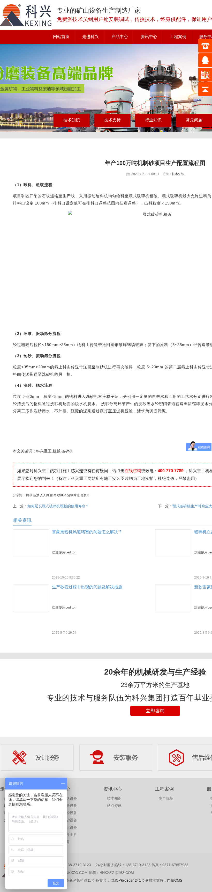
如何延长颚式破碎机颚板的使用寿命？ (58, 506)
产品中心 (119, 36)
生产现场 (166, 798)
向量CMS (174, 880)
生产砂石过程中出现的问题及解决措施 (87, 587)
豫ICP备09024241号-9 (129, 880)
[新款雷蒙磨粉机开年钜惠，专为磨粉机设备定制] (173, 610)
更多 (83, 495)
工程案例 (178, 36)
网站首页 (61, 36)
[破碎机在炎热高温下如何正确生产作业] (173, 555)
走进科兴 (90, 36)
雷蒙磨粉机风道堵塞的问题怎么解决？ (87, 532)
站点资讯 (114, 805)
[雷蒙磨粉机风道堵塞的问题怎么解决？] (31, 555)
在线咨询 (133, 471)
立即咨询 (155, 710)
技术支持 (112, 120)
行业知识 (153, 120)
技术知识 (71, 120)
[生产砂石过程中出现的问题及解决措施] (31, 610)
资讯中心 (149, 36)
